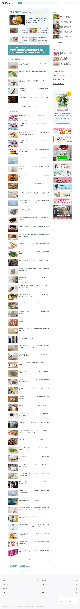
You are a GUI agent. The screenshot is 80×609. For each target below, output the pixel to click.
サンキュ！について (6, 599)
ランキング (28, 3)
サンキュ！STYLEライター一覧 (24, 599)
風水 (41, 50)
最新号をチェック (62, 122)
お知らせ (36, 597)
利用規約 (15, 597)
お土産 (41, 52)
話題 (43, 592)
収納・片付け (42, 3)
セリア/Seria (13, 50)
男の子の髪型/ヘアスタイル (32, 50)
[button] (16, 3)
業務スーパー (19, 52)
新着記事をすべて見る (62, 42)
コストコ (26, 52)
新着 (24, 3)
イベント (31, 52)
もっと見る (28, 559)
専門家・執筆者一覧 (14, 599)
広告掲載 (10, 597)
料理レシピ (5, 592)
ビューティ (49, 3)
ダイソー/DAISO (21, 50)
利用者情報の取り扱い (29, 597)
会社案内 (4, 602)
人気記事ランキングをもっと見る (29, 106)
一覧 (70, 71)
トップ (20, 3)
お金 (33, 3)
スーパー (44, 588)
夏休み (37, 52)
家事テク (36, 3)
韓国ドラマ (12, 52)
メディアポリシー (21, 597)
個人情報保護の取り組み (12, 602)
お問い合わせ (4, 597)
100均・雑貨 (54, 3)
